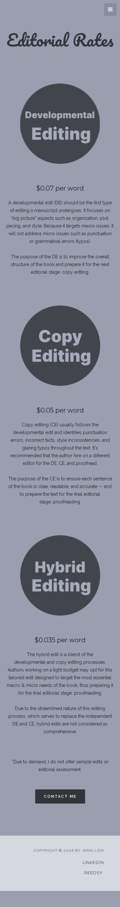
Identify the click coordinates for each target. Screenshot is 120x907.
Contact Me (60, 796)
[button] (110, 9)
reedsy (93, 873)
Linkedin (93, 863)
